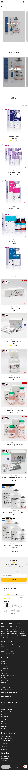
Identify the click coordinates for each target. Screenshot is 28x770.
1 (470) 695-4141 (6, 744)
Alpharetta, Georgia (6, 738)
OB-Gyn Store (5, 756)
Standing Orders (5, 680)
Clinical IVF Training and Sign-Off (10, 651)
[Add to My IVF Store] (25, 131)
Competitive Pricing (6, 709)
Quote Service (5, 714)
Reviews (3, 682)
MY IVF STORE (5, 685)
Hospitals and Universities (8, 675)
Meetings (3, 719)
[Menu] (2, 2)
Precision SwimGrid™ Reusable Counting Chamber (6, 611)
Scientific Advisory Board (8, 653)
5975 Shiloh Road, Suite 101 (9, 736)
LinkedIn (3, 723)
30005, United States (7, 740)
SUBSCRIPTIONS (5, 687)
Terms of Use (4, 668)
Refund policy (5, 716)
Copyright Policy (5, 673)
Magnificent (7, 601)
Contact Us (4, 700)
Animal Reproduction (7, 760)
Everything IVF (5, 666)
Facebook (3, 726)
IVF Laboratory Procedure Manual (10, 649)
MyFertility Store (5, 758)
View (14, 29)
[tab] (13, 44)
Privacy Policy (5, 670)
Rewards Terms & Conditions (9, 692)
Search (3, 661)
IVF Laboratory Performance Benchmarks (12, 647)
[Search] (26, 2)
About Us (3, 704)
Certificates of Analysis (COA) (9, 702)
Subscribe (14, 580)
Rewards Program (6, 689)
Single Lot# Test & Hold (7, 712)
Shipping (3, 678)
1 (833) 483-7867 (6, 746)
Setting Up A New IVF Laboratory (10, 644)
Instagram (4, 728)
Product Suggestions (6, 707)
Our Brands (4, 663)
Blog (2, 721)
